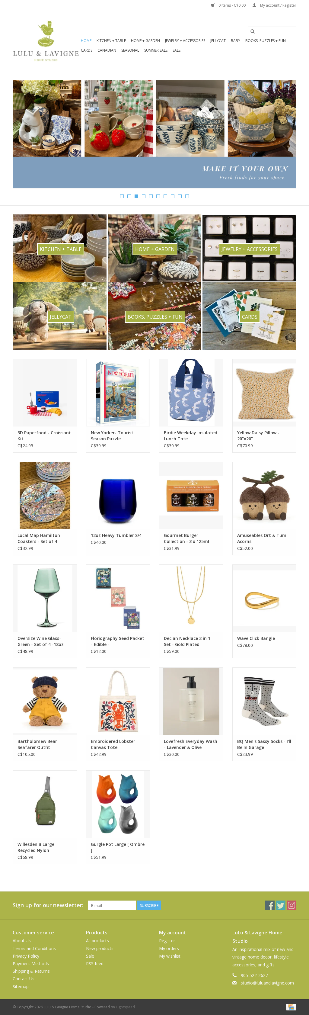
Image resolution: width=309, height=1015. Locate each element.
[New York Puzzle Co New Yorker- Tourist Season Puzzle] (118, 392)
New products (99, 948)
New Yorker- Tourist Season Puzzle (112, 436)
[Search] (252, 31)
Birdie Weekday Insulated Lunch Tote (190, 436)
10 (187, 196)
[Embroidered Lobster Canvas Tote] (118, 701)
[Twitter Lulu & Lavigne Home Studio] (280, 905)
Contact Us (23, 978)
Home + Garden (145, 40)
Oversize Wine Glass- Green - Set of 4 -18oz (41, 641)
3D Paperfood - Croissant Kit (44, 436)
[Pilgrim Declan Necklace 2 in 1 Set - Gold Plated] (191, 598)
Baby (235, 40)
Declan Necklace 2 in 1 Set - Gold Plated (187, 641)
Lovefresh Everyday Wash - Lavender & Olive (190, 744)
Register (167, 940)
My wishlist (169, 956)
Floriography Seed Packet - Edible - (117, 641)
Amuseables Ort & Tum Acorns (261, 538)
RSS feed (95, 963)
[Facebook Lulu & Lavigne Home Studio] (270, 905)
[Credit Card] (290, 1006)
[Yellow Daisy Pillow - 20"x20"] (264, 392)
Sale (176, 50)
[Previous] (25, 136)
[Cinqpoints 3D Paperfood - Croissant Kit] (45, 392)
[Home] (154, 134)
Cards (86, 50)
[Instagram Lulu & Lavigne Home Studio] (291, 905)
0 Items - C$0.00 (232, 5)
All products (97, 940)
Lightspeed (125, 1007)
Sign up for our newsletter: (48, 905)
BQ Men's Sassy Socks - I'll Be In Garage (264, 744)
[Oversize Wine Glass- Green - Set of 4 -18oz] (45, 598)
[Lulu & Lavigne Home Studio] (46, 41)
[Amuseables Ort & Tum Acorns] (264, 495)
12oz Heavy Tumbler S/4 (116, 535)
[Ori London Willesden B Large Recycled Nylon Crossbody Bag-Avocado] (45, 804)
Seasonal (130, 50)
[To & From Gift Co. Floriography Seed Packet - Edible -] (118, 598)
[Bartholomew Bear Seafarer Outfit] (45, 701)
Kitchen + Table (111, 40)
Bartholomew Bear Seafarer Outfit (37, 744)
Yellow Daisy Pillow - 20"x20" (258, 436)
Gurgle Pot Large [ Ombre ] (118, 847)
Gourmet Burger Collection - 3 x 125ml (186, 538)
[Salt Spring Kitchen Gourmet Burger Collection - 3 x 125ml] (191, 495)
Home (86, 40)
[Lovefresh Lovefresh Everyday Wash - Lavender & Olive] (191, 701)
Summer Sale (155, 50)
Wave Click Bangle (256, 638)
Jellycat (218, 40)
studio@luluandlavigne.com (267, 983)
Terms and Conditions (34, 948)
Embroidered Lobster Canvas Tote (113, 744)
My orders (169, 948)
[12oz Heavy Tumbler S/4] (118, 495)
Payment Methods (31, 963)
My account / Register (277, 5)
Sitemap (21, 986)
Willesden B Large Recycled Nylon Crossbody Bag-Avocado (43, 847)
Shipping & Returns (31, 971)
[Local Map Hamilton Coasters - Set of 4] (45, 495)
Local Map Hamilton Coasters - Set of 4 (39, 538)
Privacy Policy (26, 956)
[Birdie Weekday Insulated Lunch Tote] (191, 392)
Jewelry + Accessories (185, 40)
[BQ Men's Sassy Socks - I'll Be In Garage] (264, 701)
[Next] (284, 136)
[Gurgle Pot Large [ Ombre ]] (118, 804)
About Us (22, 940)
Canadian (106, 50)
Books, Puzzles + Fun (265, 40)
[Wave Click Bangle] (264, 598)
